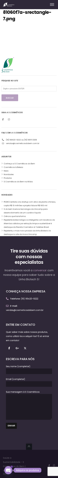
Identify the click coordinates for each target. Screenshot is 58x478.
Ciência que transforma (15, 216)
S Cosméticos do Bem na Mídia (18, 181)
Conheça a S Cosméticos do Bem (19, 163)
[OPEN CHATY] (8, 470)
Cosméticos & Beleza (13, 167)
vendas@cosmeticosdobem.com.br (22, 143)
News (6, 171)
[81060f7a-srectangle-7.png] (25, 52)
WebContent (17, 470)
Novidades (9, 174)
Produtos (8, 178)
